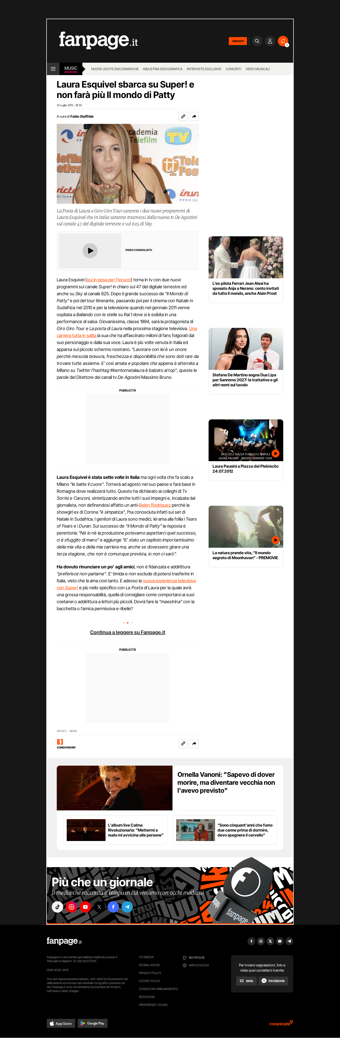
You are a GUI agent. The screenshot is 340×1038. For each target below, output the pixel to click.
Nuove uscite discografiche (115, 69)
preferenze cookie (153, 1005)
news (73, 731)
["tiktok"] (57, 907)
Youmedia (146, 957)
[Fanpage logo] (92, 41)
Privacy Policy (150, 973)
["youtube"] (85, 907)
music (70, 68)
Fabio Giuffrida (82, 116)
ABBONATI (238, 41)
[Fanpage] (64, 941)
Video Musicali (258, 69)
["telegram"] (127, 907)
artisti (61, 731)
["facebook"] (113, 907)
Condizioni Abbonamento (158, 989)
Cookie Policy (149, 981)
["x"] (99, 907)
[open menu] (53, 69)
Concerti (233, 69)
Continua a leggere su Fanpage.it (127, 632)
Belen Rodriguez (155, 505)
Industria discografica (162, 69)
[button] (194, 116)
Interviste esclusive (204, 69)
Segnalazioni (149, 965)
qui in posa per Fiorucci (109, 279)
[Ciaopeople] (281, 1025)
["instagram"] (71, 907)
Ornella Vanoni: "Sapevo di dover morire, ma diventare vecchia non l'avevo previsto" (226, 782)
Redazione (147, 997)
